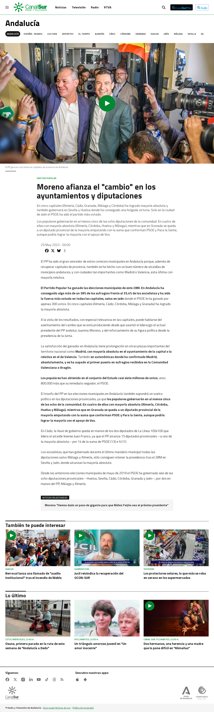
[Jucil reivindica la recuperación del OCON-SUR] (106, 547)
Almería (99, 33)
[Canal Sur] (30, 7)
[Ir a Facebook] (8, 680)
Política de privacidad (83, 707)
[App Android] (86, 680)
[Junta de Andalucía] (186, 693)
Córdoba (125, 33)
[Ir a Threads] (55, 680)
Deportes (67, 33)
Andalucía (13, 33)
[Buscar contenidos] (164, 7)
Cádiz (112, 33)
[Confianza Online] (202, 693)
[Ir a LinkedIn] (31, 680)
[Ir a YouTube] (39, 680)
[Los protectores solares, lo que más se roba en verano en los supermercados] (176, 547)
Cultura (52, 33)
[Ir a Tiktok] (47, 680)
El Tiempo (84, 33)
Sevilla (192, 33)
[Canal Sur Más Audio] (202, 7)
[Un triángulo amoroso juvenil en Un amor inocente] (106, 618)
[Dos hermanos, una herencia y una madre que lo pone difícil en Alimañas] (176, 618)
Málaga (178, 33)
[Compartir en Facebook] (47, 251)
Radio (95, 7)
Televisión (79, 7)
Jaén (166, 33)
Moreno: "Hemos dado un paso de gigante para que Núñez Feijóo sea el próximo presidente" (106, 505)
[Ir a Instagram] (23, 680)
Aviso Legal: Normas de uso (57, 707)
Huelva (155, 33)
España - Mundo (33, 33)
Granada (140, 33)
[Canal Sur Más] (181, 7)
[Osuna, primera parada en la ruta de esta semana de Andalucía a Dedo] (37, 618)
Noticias (60, 7)
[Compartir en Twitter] (53, 251)
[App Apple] (78, 680)
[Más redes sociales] (65, 251)
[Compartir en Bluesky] (59, 251)
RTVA (107, 7)
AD (202, 33)
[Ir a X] (16, 680)
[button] (107, 103)
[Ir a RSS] (62, 680)
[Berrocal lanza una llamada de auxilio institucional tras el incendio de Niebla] (37, 547)
